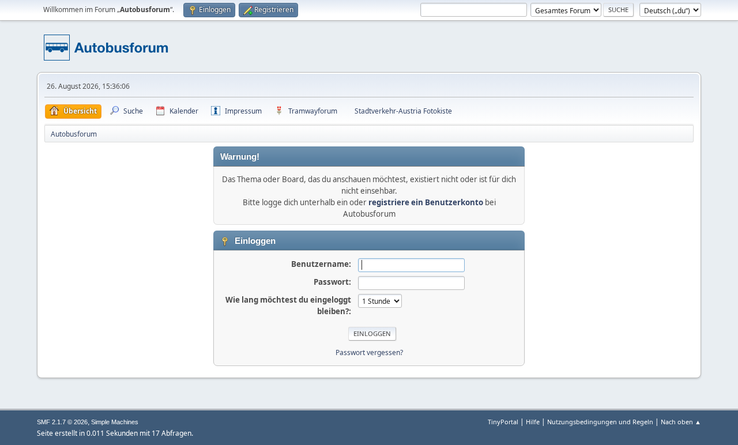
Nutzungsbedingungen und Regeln (600, 421)
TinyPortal (503, 421)
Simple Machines (114, 421)
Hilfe (533, 421)
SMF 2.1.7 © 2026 (62, 421)
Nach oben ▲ (681, 421)
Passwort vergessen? (369, 352)
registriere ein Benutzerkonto (425, 202)
